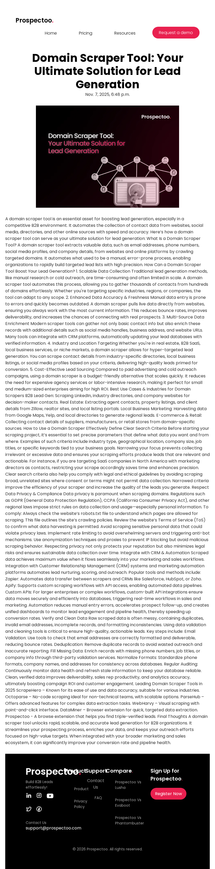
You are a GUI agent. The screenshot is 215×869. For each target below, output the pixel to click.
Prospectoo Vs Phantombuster (129, 820)
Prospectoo (34, 20)
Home (51, 33)
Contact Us (95, 784)
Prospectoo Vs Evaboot (128, 802)
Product (78, 788)
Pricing (85, 33)
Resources (125, 33)
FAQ (98, 797)
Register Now (168, 794)
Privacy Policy (78, 804)
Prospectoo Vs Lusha (128, 784)
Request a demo (176, 33)
